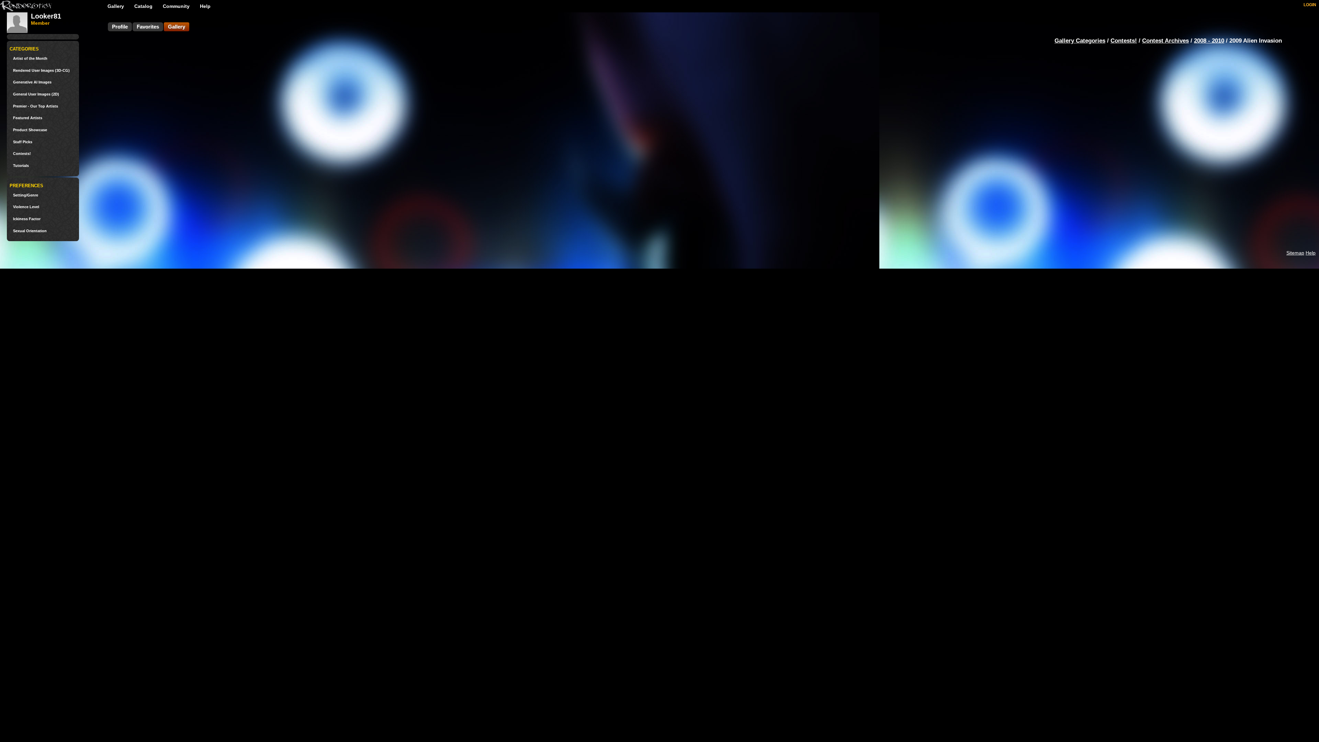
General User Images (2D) (36, 94)
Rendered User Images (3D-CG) (41, 70)
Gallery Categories (1080, 40)
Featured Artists (27, 118)
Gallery (116, 6)
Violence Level (26, 207)
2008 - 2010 (1209, 40)
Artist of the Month (30, 58)
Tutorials (21, 166)
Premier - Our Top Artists (35, 106)
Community (176, 6)
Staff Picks (22, 142)
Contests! (22, 154)
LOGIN (1310, 4)
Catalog (143, 6)
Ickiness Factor (27, 219)
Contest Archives (1165, 40)
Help (205, 6)
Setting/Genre (25, 195)
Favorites (148, 27)
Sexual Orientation (30, 231)
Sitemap (1295, 253)
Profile (120, 27)
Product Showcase (30, 130)
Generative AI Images (32, 82)
